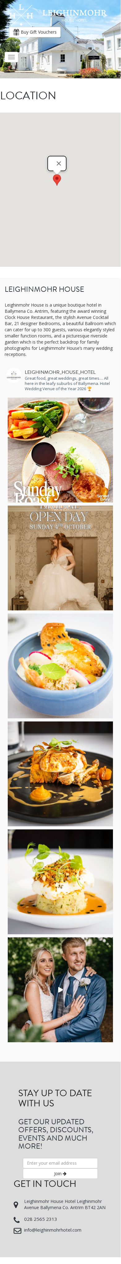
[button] (56, 180)
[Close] (58, 163)
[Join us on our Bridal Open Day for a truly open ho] (60, 558)
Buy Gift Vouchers (38, 32)
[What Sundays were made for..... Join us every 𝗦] (60, 450)
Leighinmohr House (58, 15)
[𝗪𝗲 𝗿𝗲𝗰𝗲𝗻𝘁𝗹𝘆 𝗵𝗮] (60, 989)
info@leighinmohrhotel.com (52, 1230)
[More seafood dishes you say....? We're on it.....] (60, 881)
